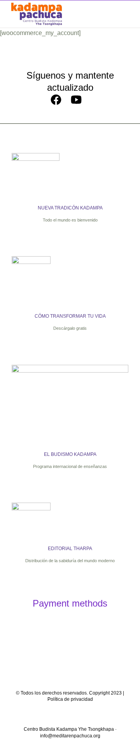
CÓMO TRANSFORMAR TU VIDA (70, 316)
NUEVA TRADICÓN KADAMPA (70, 208)
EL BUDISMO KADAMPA (70, 454)
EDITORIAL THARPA (70, 548)
